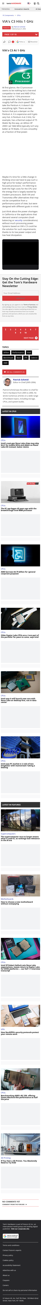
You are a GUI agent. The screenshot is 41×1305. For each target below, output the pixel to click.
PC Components (8, 15)
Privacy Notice (32, 307)
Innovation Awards (22, 9)
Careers (6, 1285)
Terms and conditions (11, 1245)
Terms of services (30, 305)
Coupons (6, 1280)
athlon (6, 352)
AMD (5, 363)
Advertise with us (9, 1270)
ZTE (25, 357)
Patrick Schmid (19, 27)
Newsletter (34, 42)
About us (6, 1275)
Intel (29, 352)
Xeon (19, 357)
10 (25, 332)
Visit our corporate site (20, 1229)
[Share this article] (4, 42)
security (18, 220)
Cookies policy (8, 1260)
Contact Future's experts (12, 1250)
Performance (18, 352)
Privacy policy (8, 1255)
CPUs (18, 15)
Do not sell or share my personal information (20, 1290)
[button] (38, 3)
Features (6, 28)
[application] (20, 252)
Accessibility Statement (11, 1265)
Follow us (22, 42)
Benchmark (8, 357)
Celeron (34, 357)
